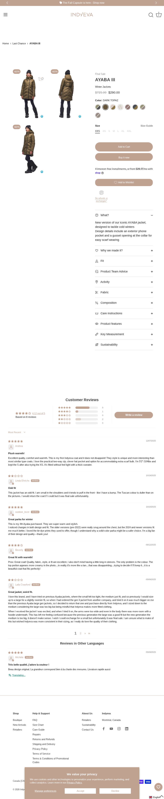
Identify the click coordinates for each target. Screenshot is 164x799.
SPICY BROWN (128, 107)
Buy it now (124, 157)
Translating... (18, 675)
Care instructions (111, 313)
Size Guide (147, 125)
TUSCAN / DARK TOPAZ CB (142, 107)
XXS (97, 131)
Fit (102, 260)
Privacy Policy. (74, 782)
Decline (115, 791)
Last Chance (19, 43)
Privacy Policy (40, 748)
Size (124, 125)
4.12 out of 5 (38, 413)
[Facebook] (103, 728)
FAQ (35, 720)
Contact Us (88, 729)
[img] (15, 441)
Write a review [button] (133, 415)
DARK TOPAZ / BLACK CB (98, 107)
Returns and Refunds (44, 739)
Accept (80, 791)
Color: (106, 100)
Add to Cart (124, 146)
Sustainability (109, 344)
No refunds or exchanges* (101, 199)
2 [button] (80, 633)
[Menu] (5, 14)
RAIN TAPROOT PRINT (120, 107)
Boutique (17, 720)
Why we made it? (111, 250)
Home (5, 43)
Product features (111, 323)
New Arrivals (19, 724)
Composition (108, 302)
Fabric (104, 292)
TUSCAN (98, 115)
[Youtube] (111, 728)
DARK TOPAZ (105, 107)
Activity (105, 282)
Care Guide (39, 729)
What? (104, 215)
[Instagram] (119, 728)
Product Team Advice (114, 271)
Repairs (37, 734)
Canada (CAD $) (20, 781)
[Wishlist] (158, 787)
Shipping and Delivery (44, 744)
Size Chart (38, 724)
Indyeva (24, 789)
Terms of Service (41, 753)
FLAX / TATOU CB (113, 107)
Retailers (17, 729)
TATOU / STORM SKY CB (135, 107)
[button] (157, 3)
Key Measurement (112, 334)
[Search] (150, 14)
